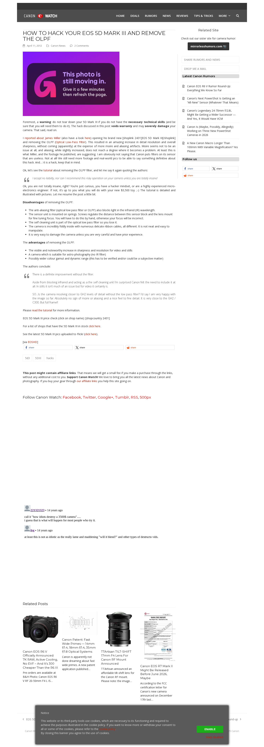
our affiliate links (87, 381)
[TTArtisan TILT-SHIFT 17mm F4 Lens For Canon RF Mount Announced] (118, 629)
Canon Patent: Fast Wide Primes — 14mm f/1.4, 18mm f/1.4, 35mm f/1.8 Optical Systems (79, 645)
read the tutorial (42, 310)
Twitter (89, 397)
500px (145, 397)
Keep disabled (214, 737)
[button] (237, 16)
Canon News (58, 45)
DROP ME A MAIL (195, 69)
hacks (50, 358)
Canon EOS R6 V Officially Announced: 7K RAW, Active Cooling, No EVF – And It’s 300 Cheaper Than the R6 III (40, 659)
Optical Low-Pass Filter (70, 142)
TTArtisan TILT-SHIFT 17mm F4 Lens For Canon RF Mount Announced (116, 657)
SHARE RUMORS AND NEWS (202, 59)
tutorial (47, 170)
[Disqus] (99, 452)
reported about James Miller (43, 138)
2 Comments (81, 45)
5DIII (38, 358)
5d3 (27, 358)
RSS (134, 397)
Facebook (72, 397)
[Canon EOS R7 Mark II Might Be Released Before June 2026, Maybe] (158, 636)
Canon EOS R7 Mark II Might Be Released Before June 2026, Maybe (156, 672)
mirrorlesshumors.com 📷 (208, 46)
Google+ (105, 397)
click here (94, 326)
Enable (209, 729)
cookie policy (107, 729)
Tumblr (122, 397)
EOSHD (32, 342)
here (87, 138)
